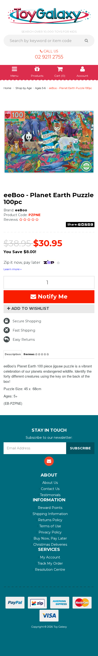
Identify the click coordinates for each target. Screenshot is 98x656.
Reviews (29, 354)
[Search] (88, 41)
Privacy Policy (50, 532)
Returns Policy (49, 520)
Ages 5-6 (40, 88)
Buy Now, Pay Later (50, 538)
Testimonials (49, 495)
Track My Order (50, 563)
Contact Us (49, 489)
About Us (49, 483)
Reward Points (49, 508)
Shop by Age (23, 88)
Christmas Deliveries (49, 544)
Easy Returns (24, 339)
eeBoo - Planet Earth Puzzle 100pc (70, 88)
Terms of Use (49, 526)
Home (7, 88)
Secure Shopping (27, 321)
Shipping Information (50, 514)
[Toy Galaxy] (49, 15)
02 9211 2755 (49, 57)
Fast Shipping (24, 330)
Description (13, 354)
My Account (49, 557)
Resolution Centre (49, 569)
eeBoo (21, 210)
